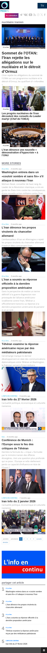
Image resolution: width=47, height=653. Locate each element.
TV (42, 5)
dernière (5, 542)
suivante (39, 539)
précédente (14, 539)
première (6, 539)
